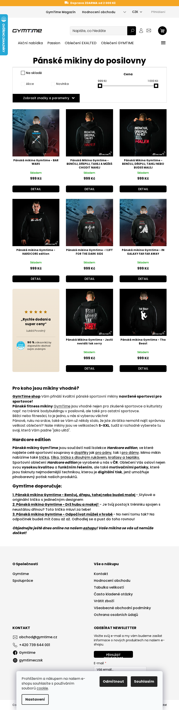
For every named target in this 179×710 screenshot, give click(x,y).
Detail (36, 189)
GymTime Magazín (61, 12)
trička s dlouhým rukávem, (83, 457)
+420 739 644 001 (34, 644)
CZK (135, 12)
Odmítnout (113, 681)
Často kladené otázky (113, 594)
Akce (30, 84)
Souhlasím (144, 681)
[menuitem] (30, 43)
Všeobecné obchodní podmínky (122, 608)
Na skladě (34, 73)
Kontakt (101, 574)
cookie (42, 688)
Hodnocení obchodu (98, 12)
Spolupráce (22, 580)
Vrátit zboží (104, 601)
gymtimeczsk (31, 660)
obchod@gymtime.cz (38, 637)
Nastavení (35, 699)
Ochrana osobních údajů (116, 614)
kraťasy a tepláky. (124, 457)
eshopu (89, 528)
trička (44, 457)
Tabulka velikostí (109, 587)
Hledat (131, 30)
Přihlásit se (112, 655)
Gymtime (20, 574)
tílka (55, 457)
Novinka (62, 84)
